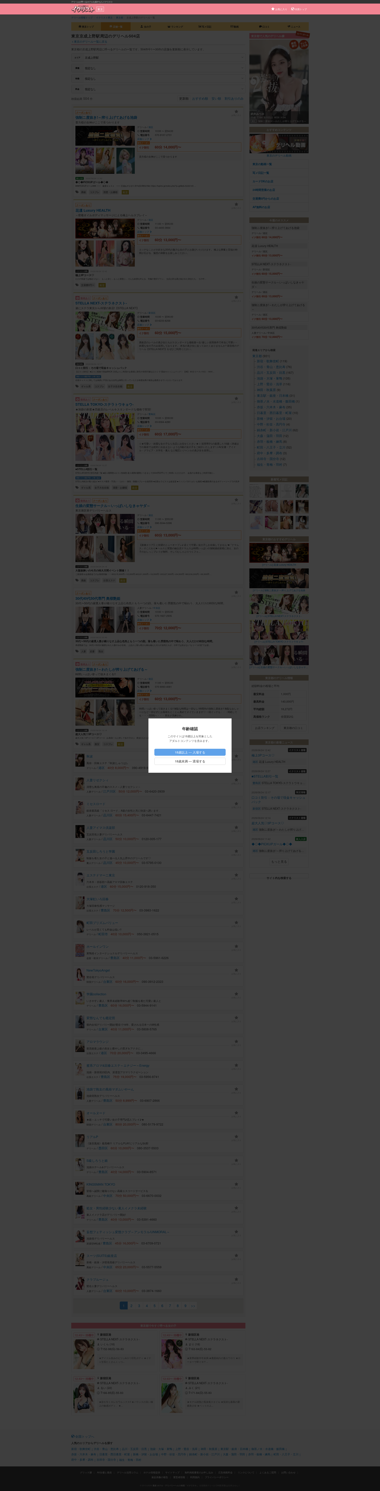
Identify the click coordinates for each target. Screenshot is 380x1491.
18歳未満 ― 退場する (190, 761)
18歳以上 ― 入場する (190, 752)
